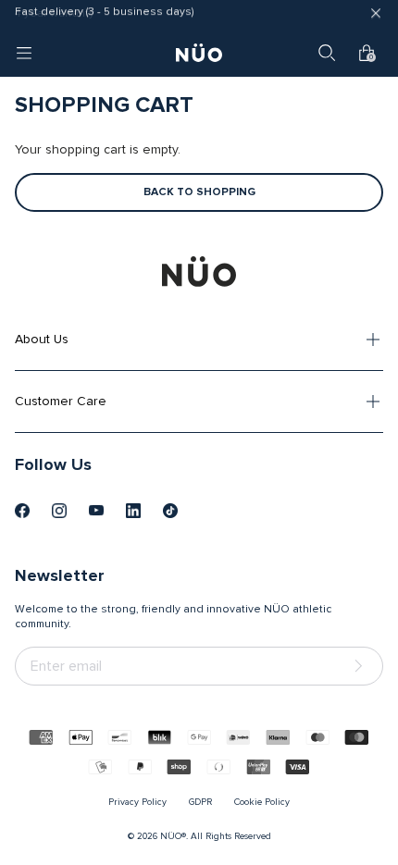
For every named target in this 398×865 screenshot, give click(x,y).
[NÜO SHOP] (199, 271)
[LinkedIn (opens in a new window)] (133, 510)
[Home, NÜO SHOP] (199, 52)
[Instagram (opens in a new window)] (59, 510)
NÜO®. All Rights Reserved (215, 836)
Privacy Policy (137, 802)
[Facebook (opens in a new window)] (22, 510)
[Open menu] (24, 52)
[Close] (375, 14)
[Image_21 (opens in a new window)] (170, 510)
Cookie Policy (262, 802)
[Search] (326, 52)
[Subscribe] (362, 666)
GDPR (200, 802)
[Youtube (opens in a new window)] (96, 510)
